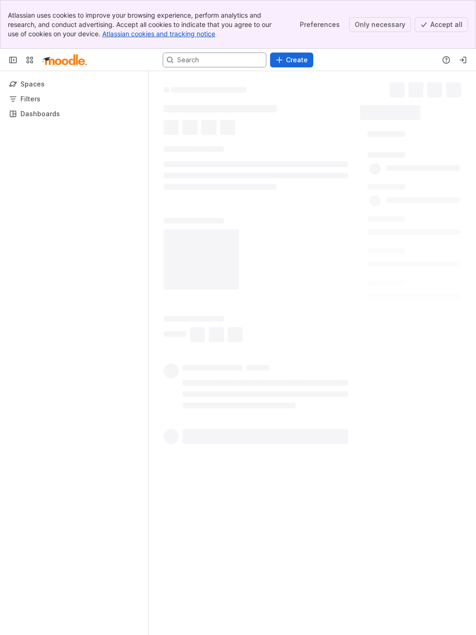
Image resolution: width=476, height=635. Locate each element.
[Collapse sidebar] (13, 60)
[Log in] (463, 60)
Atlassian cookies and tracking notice (158, 34)
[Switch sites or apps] (29, 60)
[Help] (446, 60)
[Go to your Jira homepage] (65, 60)
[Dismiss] (195, 561)
